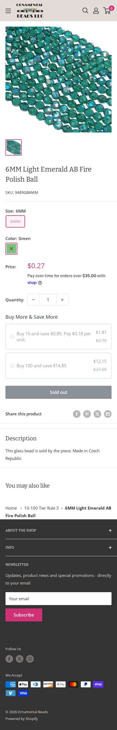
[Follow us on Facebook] (9, 659)
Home (11, 508)
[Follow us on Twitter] (19, 659)
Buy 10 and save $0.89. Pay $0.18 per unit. (54, 337)
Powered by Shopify (21, 718)
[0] (107, 10)
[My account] (96, 11)
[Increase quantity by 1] (62, 299)
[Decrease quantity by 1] (33, 299)
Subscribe (24, 615)
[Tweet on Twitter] (97, 414)
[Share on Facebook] (77, 414)
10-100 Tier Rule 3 (41, 508)
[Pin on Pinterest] (87, 414)
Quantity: (14, 299)
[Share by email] (108, 414)
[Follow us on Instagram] (30, 659)
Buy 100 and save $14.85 (41, 366)
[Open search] (85, 11)
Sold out (58, 392)
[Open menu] (8, 11)
